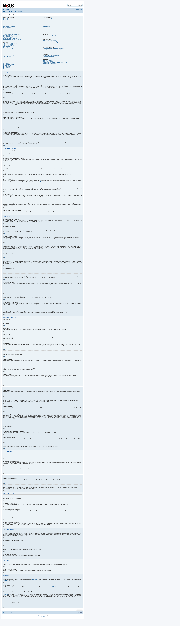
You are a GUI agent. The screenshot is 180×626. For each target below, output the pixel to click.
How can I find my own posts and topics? (50, 44)
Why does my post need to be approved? (10, 55)
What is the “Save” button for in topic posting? (10, 54)
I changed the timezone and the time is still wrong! (11, 34)
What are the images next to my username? (10, 36)
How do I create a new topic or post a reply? (10, 43)
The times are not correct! (7, 33)
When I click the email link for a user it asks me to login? (12, 39)
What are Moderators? (47, 19)
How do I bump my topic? (7, 56)
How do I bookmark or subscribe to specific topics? (52, 49)
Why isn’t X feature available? (48, 61)
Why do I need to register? (7, 18)
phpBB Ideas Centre (54, 586)
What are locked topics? (7, 67)
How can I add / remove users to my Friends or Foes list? (53, 36)
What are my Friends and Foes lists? (49, 35)
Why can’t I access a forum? (7, 49)
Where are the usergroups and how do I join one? (51, 21)
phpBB (39, 181)
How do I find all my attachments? (49, 56)
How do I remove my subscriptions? (49, 51)
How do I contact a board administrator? (50, 63)
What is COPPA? (5, 19)
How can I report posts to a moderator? (9, 53)
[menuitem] (9, 9)
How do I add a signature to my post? (9, 45)
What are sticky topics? (7, 66)
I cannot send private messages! (48, 29)
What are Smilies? (6, 62)
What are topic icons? (6, 68)
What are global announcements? (8, 64)
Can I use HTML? (6, 61)
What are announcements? (7, 65)
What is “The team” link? (47, 26)
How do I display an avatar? (7, 37)
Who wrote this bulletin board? (48, 60)
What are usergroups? (47, 20)
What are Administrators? (47, 18)
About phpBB (5, 580)
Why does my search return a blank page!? (50, 42)
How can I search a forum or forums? (49, 40)
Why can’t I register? (6, 20)
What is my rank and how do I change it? (10, 38)
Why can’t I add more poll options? (8, 47)
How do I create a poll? (6, 46)
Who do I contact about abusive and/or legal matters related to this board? (55, 62)
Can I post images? (6, 63)
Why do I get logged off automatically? (9, 26)
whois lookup (5, 594)
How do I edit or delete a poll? (8, 48)
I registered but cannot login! (7, 21)
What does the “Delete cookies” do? (9, 27)
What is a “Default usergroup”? (48, 25)
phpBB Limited (34, 579)
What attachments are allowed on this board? (51, 55)
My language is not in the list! (7, 35)
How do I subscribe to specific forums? (50, 50)
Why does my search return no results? (50, 41)
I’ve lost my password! (6, 25)
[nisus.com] (8, 5)
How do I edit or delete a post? (8, 44)
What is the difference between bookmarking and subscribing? (53, 48)
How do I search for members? (48, 43)
